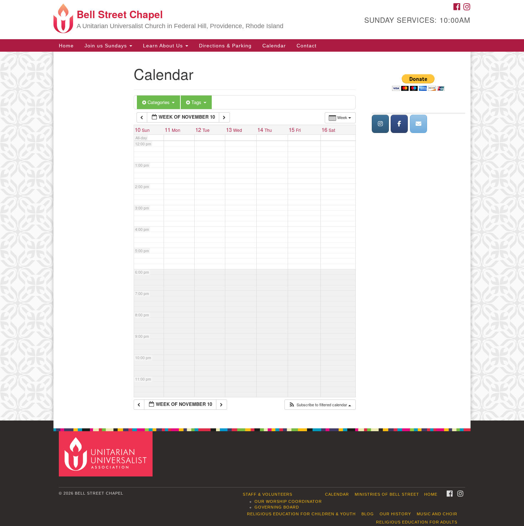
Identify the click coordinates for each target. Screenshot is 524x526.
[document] (262, 236)
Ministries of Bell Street (387, 494)
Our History (395, 514)
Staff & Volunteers (267, 494)
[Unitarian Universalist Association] (106, 453)
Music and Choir (437, 514)
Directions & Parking (225, 45)
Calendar (274, 45)
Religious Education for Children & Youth (301, 514)
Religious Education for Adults (416, 522)
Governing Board (277, 507)
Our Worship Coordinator (288, 501)
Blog (367, 514)
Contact (307, 45)
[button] (320, 404)
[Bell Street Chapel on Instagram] (380, 124)
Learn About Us (164, 45)
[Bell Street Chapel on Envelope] (418, 124)
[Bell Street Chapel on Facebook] (399, 124)
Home (66, 45)
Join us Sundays (106, 45)
